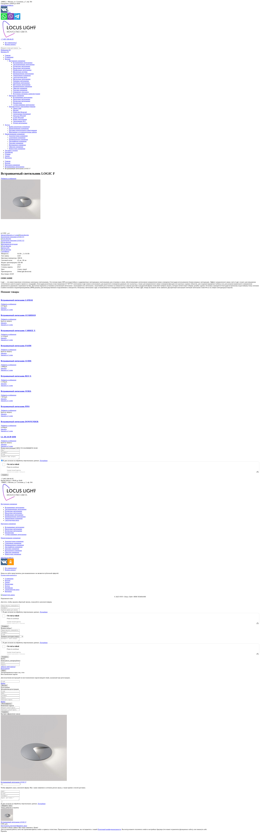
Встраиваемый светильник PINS (15, 406)
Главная (7, 55)
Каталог (7, 59)
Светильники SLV (19, 121)
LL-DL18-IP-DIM (8, 437)
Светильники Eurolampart (22, 114)
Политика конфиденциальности (9, 575)
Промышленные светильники (23, 73)
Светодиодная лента (20, 77)
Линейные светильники (21, 83)
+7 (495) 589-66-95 (7, 39)
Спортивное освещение (17, 138)
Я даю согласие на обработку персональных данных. (25, 460)
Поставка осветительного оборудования (23, 130)
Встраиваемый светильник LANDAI (17, 300)
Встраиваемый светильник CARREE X (18, 330)
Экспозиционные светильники (24, 64)
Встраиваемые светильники (22, 63)
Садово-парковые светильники (24, 105)
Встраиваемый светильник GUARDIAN (18, 315)
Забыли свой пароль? (8, 667)
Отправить (5, 626)
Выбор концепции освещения (19, 127)
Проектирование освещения (19, 128)
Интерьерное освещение (17, 145)
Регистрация (5, 668)
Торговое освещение (20, 90)
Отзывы (7, 154)
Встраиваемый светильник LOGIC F (13, 782)
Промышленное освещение (22, 86)
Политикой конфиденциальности (109, 829)
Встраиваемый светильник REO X (16, 376)
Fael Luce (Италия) (19, 116)
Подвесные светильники (21, 66)
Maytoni (15, 110)
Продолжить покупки (8, 826)
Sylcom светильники (20, 123)
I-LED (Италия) (18, 117)
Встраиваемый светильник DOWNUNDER (19, 422)
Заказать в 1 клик (13, 235)
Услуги (7, 125)
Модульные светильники (21, 84)
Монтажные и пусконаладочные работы (23, 132)
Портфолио (9, 152)
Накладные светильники (21, 68)
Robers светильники (20, 119)
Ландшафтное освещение (18, 141)
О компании (9, 57)
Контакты (8, 158)
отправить (5, 475)
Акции (7, 156)
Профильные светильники (22, 70)
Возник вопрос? (10, 44)
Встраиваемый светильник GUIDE (16, 361)
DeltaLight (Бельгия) (20, 112)
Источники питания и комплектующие (26, 94)
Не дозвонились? (11, 42)
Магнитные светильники (21, 79)
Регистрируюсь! (6, 703)
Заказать (4, 235)
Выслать (4, 685)
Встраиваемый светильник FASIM (16, 346)
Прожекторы (17, 103)
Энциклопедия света (12, 589)
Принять (4, 831)
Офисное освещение (20, 88)
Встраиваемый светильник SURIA (16, 391)
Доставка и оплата (11, 150)
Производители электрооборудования (22, 106)
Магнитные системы (20, 72)
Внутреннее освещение (17, 61)
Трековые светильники (21, 81)
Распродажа (9, 584)
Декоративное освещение (22, 75)
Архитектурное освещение (18, 136)
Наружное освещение (16, 95)
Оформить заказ (7, 805)
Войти (3, 670)
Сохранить (5, 712)
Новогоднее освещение (17, 148)
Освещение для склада (21, 92)
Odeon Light (17, 108)
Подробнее (44, 460)
